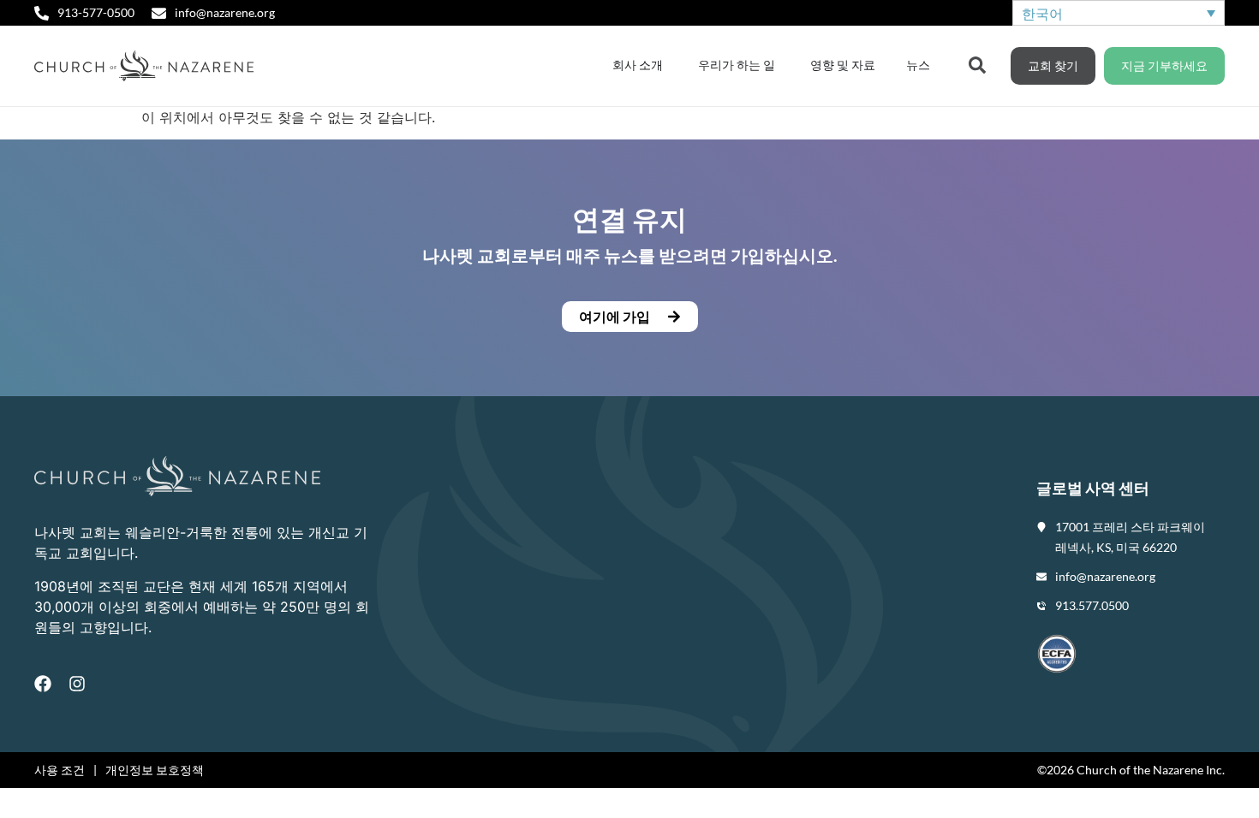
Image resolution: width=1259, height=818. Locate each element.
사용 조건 (59, 769)
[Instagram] (77, 683)
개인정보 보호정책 (154, 769)
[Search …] (977, 63)
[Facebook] (42, 683)
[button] (629, 316)
